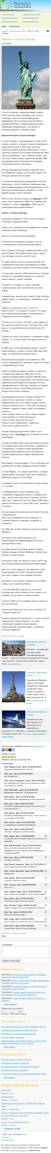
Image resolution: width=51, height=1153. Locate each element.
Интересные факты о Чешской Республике (20, 1067)
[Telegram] (13, 749)
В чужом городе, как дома (12, 1037)
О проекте (5, 1137)
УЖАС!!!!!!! (5, 1090)
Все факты (9, 1078)
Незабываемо (7, 1097)
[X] (9, 749)
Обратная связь (7, 1140)
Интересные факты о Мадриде (14, 1070)
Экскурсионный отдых (31, 14)
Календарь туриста (30, 21)
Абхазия (4, 1093)
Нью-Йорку (21, 434)
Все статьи (9, 1047)
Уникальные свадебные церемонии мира (19, 1030)
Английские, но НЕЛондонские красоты (18, 1034)
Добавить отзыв (12, 1129)
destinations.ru (23, 1150)
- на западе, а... (14, 664)
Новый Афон (14, 1109)
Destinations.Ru (37, 746)
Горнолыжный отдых (10, 18)
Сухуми (12, 1125)
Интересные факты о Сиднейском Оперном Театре (23, 1074)
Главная (5, 31)
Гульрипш (13, 1100)
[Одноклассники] (6, 749)
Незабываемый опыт (31, 18)
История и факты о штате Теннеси (16, 1060)
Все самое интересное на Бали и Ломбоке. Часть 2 (23, 1027)
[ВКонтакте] (3, 749)
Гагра (11, 1093)
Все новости (10, 1004)
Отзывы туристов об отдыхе (19, 1084)
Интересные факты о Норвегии (15, 1063)
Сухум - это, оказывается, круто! (15, 1122)
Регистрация (14, 26)
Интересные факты (9, 21)
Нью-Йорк (25, 204)
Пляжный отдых (8, 14)
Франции (37, 199)
